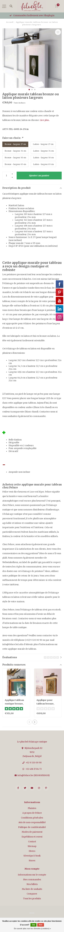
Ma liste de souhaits (32, 889)
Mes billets (32, 884)
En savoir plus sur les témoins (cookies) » (32, 928)
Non (40, 925)
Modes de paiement (32, 832)
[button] (29, 89)
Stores (32, 860)
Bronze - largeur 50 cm (15, 157)
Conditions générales (32, 817)
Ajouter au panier (39, 175)
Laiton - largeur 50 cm (43, 157)
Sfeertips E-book (32, 855)
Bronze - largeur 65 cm (15, 164)
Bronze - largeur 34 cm (15, 151)
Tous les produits (32, 898)
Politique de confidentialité (32, 827)
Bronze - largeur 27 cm (15, 144)
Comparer (32, 893)
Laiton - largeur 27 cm (43, 144)
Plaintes (32, 808)
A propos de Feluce (32, 813)
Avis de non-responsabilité (32, 822)
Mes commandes (32, 879)
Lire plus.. (45, 120)
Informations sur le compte (32, 874)
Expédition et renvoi (32, 836)
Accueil (10, 22)
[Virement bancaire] (32, 913)
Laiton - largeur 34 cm (43, 151)
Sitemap (32, 846)
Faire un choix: (12, 137)
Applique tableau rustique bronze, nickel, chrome (14, 704)
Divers (32, 851)
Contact (32, 841)
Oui (33, 925)
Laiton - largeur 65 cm (43, 164)
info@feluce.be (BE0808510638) (33, 775)
